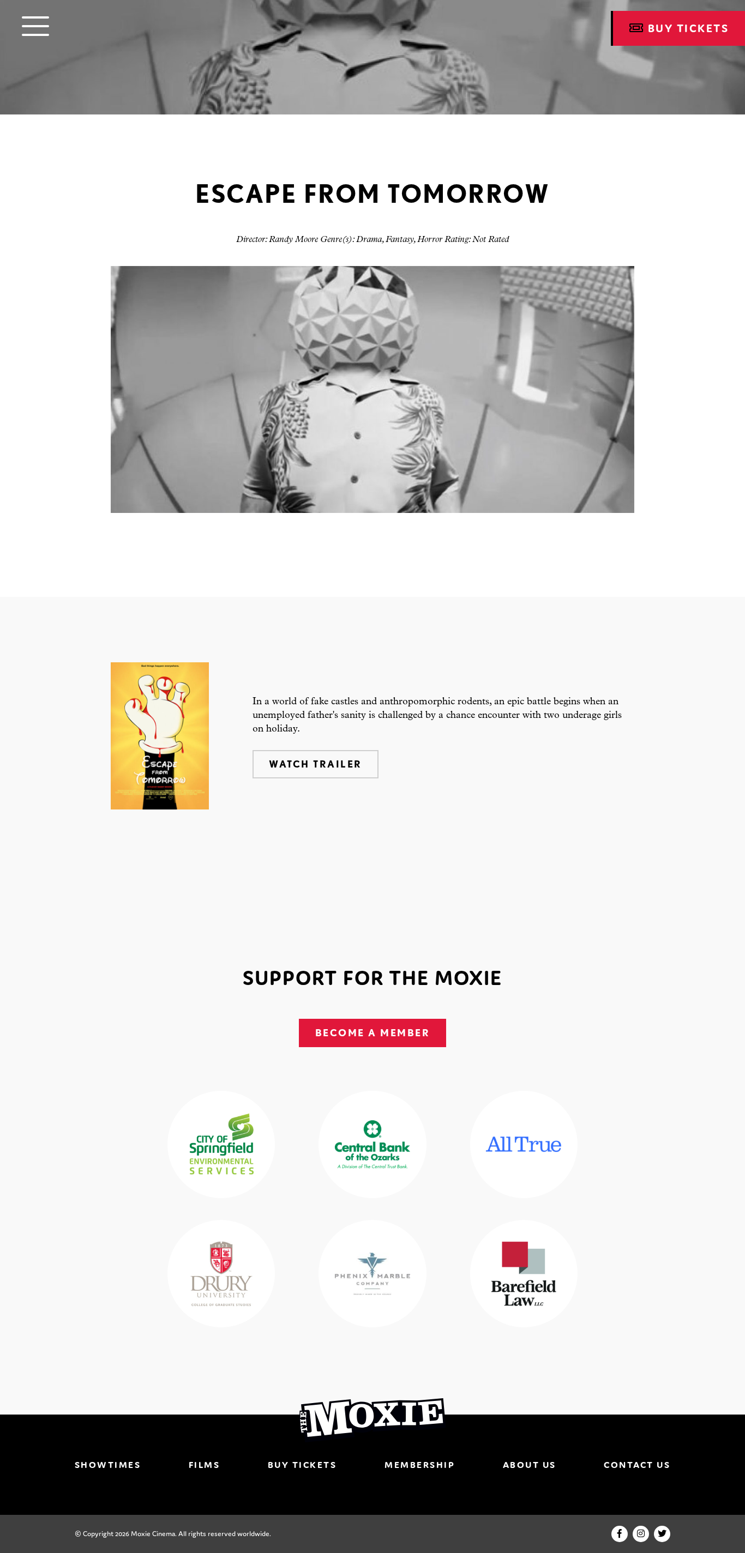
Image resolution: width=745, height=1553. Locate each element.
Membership (419, 1465)
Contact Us (637, 1465)
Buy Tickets (302, 1465)
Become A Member (372, 1032)
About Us (529, 1465)
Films (204, 1465)
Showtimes (108, 1465)
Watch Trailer (315, 764)
